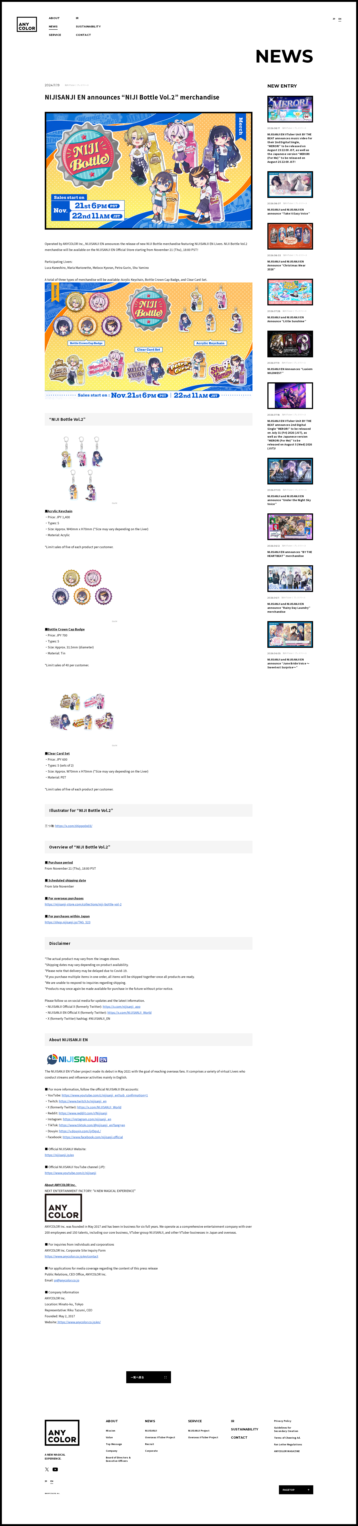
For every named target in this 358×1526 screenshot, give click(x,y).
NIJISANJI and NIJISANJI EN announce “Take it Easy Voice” (288, 211)
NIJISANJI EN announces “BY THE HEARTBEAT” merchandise (289, 554)
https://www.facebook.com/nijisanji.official (93, 1137)
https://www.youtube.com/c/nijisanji (70, 1173)
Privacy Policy (282, 1420)
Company (111, 1450)
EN (339, 19)
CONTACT (83, 35)
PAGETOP (289, 1489)
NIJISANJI (151, 1430)
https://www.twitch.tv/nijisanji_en (82, 1101)
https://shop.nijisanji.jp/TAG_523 (67, 922)
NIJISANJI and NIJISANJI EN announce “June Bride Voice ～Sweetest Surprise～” (288, 663)
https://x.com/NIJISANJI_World (129, 1012)
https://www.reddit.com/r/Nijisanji (83, 1113)
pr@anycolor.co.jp (66, 1280)
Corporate (151, 1450)
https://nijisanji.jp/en (59, 1155)
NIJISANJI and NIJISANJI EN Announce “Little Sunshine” (286, 319)
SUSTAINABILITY (88, 26)
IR (77, 18)
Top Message (114, 1444)
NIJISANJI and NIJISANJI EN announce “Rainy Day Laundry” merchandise (288, 607)
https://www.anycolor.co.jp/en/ (79, 1322)
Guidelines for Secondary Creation (286, 1429)
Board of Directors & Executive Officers (118, 1459)
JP (334, 19)
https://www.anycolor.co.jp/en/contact (71, 1256)
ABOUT (54, 18)
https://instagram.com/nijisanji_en (87, 1119)
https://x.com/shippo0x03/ (73, 825)
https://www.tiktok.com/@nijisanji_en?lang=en (92, 1125)
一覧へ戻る (137, 1377)
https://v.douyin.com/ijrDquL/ (80, 1131)
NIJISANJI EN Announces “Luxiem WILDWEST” (290, 371)
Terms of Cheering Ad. (287, 1437)
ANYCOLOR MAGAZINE (287, 1451)
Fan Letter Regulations (288, 1444)
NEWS (53, 26)
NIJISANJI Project (199, 1430)
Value (109, 1437)
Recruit (149, 1444)
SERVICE (55, 35)
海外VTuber (70, 85)
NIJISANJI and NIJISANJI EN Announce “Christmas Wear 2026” (286, 265)
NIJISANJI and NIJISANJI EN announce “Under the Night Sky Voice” (289, 500)
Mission (110, 1430)
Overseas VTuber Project (160, 1437)
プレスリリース (83, 85)
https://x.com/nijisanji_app (121, 1006)
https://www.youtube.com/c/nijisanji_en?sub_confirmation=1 (105, 1095)
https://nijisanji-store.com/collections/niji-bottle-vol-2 (83, 904)
